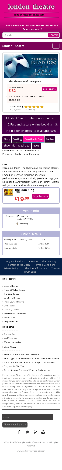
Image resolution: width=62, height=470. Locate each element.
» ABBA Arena (8, 317)
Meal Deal (24, 145)
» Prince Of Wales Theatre (13, 290)
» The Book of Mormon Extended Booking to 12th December (28, 362)
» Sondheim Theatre (11, 297)
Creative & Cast (34, 139)
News (36, 145)
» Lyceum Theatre (10, 286)
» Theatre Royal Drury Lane (14, 313)
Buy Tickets (40, 196)
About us (33, 261)
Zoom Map (23, 223)
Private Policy (11, 268)
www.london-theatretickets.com (31, 450)
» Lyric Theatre (8, 305)
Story (7, 139)
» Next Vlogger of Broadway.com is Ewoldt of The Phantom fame (30, 358)
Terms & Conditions (44, 264)
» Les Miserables (9, 338)
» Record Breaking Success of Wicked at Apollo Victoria (26, 370)
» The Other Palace (10, 294)
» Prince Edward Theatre (13, 301)
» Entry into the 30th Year (13, 366)
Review (50, 139)
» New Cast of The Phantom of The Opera (20, 354)
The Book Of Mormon (36, 268)
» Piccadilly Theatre (10, 309)
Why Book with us (15, 261)
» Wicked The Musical (11, 342)
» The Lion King (9, 334)
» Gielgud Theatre (10, 321)
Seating (17, 139)
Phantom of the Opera (19, 264)
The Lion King (49, 261)
